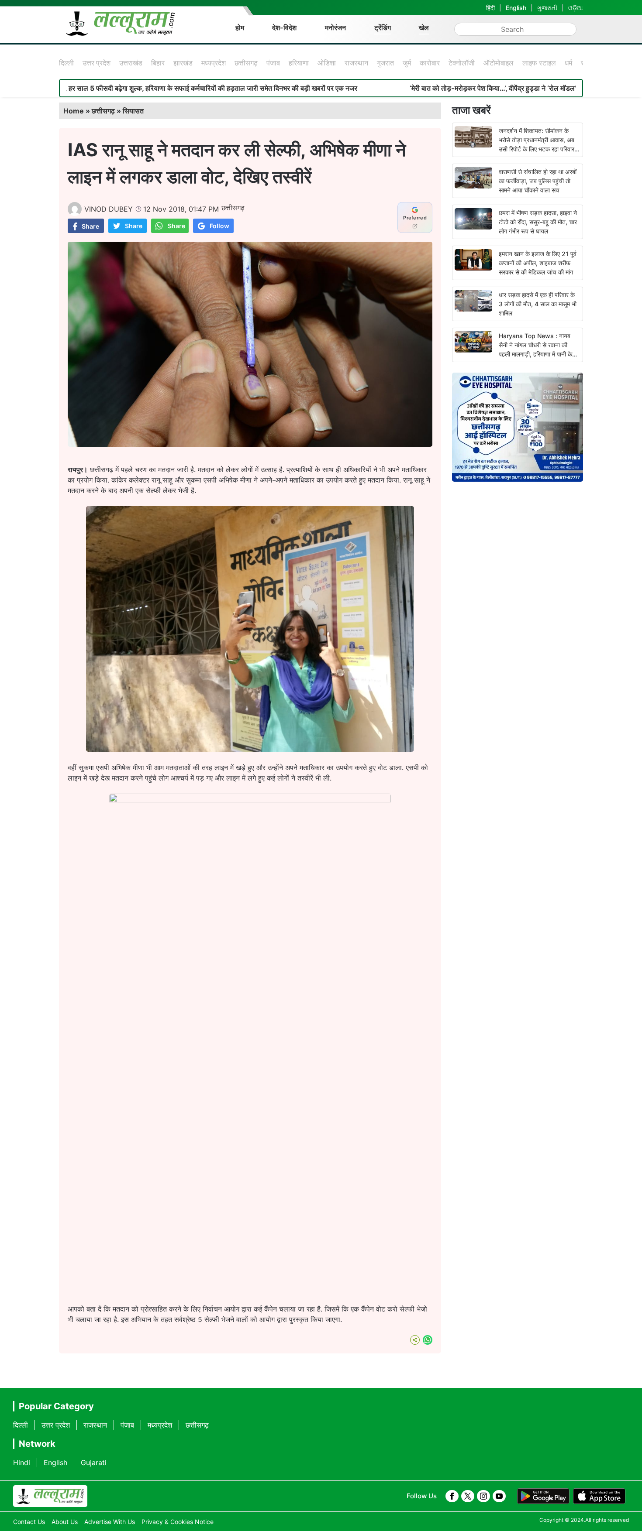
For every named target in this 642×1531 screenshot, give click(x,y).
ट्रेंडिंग (382, 27)
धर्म (568, 62)
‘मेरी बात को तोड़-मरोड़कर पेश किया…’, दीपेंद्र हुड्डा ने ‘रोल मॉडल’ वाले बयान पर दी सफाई (456, 88)
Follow (219, 225)
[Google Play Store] (543, 1496)
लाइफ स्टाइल (539, 62)
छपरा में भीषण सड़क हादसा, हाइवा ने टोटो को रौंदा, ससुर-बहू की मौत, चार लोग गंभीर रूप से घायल (538, 222)
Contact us (29, 1521)
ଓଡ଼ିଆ (575, 7)
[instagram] (483, 1496)
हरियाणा (299, 62)
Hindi (21, 1462)
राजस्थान (356, 62)
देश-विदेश (284, 27)
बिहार (158, 62)
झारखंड (183, 62)
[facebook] (452, 1496)
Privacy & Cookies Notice (178, 1521)
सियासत (133, 110)
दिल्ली (66, 62)
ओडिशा (327, 62)
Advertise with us (109, 1521)
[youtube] (499, 1496)
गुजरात (385, 62)
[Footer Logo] (50, 1496)
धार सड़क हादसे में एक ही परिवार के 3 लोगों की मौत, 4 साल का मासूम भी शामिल (537, 304)
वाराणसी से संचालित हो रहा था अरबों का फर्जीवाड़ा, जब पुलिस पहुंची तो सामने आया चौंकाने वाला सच (537, 181)
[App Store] (599, 1496)
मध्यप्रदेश (213, 62)
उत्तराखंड (130, 62)
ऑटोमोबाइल (498, 62)
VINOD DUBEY (108, 209)
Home (73, 110)
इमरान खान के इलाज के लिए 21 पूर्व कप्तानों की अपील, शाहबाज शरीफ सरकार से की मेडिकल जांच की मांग (537, 263)
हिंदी (490, 7)
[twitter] (467, 1496)
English (516, 7)
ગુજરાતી (547, 7)
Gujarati (94, 1462)
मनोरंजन (335, 27)
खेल (424, 27)
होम (239, 27)
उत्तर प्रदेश (96, 62)
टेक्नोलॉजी (462, 62)
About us (65, 1521)
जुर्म (407, 62)
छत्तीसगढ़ (246, 62)
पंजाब (273, 62)
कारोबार (430, 62)
